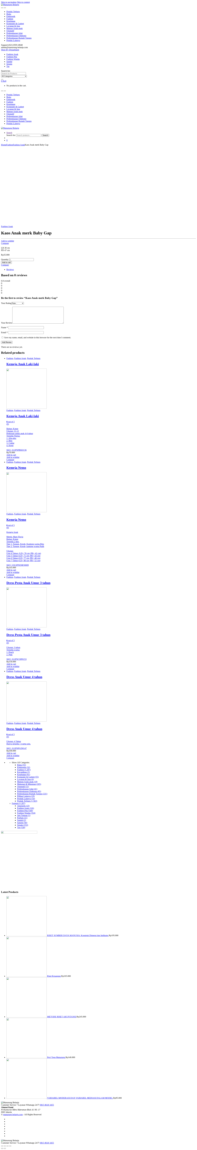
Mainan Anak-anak (14, 28)
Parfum (22, 818)
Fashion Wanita (13, 59)
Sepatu (9, 64)
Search (9, 133)
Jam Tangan (23, 815)
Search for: (5, 71)
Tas (7, 66)
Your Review (6, 323)
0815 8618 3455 (47, 1105)
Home (3, 145)
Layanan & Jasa (13, 26)
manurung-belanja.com (13, 1114)
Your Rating (6, 303)
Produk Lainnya (13, 40)
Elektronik (10, 16)
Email (4, 332)
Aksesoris (23, 806)
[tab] (101, 269)
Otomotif (10, 31)
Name (4, 327)
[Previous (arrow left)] (2, 1148)
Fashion (9, 19)
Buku (8, 14)
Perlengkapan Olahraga (16, 35)
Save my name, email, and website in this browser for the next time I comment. (37, 337)
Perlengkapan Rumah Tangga (18, 38)
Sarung (22, 823)
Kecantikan (23, 772)
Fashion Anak (12, 54)
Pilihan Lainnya (26, 796)
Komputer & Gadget (15, 23)
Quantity (4, 259)
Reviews (10, 269)
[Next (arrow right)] (5, 1148)
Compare (5, 243)
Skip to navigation (8, 2)
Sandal (9, 61)
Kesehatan (10, 21)
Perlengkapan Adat (14, 33)
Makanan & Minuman (29, 784)
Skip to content (23, 2)
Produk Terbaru (13, 11)
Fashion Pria (11, 57)
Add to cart (6, 262)
